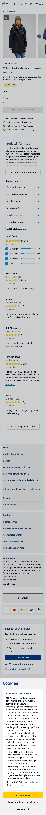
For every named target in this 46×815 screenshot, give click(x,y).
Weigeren (21, 809)
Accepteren (21, 795)
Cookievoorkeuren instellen (21, 802)
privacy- (34, 782)
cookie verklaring (17, 785)
